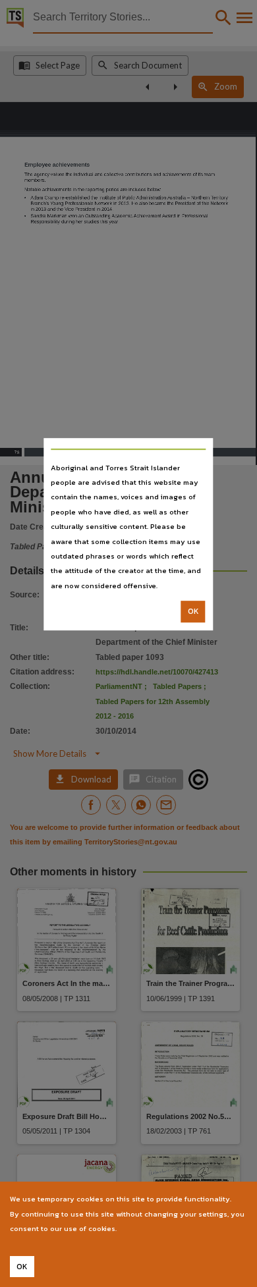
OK (193, 611)
